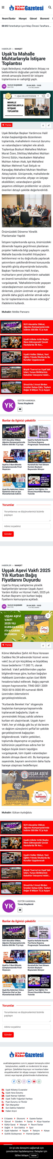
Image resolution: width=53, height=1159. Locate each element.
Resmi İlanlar (8, 18)
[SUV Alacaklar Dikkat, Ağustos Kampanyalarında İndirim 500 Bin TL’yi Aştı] (13, 431)
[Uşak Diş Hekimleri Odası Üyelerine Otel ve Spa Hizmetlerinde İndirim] (13, 480)
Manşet (22, 18)
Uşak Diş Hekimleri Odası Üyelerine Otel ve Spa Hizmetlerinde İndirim (13, 491)
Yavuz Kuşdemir (26, 403)
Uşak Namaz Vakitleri (15, 1096)
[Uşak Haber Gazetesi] (26, 7)
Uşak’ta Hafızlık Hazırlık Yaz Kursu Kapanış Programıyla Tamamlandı (39, 442)
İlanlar (30, 1121)
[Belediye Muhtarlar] (26, 210)
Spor (31, 1127)
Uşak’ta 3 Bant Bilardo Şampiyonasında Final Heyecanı (12, 467)
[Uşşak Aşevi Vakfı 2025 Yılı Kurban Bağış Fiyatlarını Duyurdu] (26, 626)
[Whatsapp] (39, 1081)
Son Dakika (19, 1127)
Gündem (19, 1121)
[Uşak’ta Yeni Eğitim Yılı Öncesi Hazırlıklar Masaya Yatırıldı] (39, 480)
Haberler (6, 49)
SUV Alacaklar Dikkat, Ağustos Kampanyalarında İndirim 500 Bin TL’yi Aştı (13, 442)
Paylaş (8, 125)
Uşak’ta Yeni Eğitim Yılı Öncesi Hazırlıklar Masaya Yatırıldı (39, 491)
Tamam (34, 1156)
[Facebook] (14, 1081)
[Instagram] (24, 1081)
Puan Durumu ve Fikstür (16, 1102)
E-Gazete (8, 1118)
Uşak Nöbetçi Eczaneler (16, 1090)
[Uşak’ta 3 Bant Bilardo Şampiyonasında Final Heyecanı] (13, 455)
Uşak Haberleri (11, 1130)
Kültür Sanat (9, 1124)
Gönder (8, 534)
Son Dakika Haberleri (15, 1108)
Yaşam (25, 1130)
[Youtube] (34, 1081)
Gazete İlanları (35, 1118)
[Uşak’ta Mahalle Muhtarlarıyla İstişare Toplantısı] (26, 106)
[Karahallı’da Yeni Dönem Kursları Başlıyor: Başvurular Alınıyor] (39, 455)
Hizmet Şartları (33, 1134)
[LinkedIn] (29, 1081)
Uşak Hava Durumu (14, 1093)
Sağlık (7, 1127)
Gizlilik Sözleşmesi (13, 1134)
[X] (19, 1081)
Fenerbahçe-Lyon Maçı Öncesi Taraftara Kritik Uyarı (26, 26)
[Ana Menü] (3, 7)
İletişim (36, 1130)
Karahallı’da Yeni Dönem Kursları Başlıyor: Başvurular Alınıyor (38, 467)
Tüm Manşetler (12, 1105)
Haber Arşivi (11, 1111)
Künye (46, 1130)
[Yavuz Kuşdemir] (8, 405)
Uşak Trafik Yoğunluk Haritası (19, 1099)
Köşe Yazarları (43, 1121)
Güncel (33, 18)
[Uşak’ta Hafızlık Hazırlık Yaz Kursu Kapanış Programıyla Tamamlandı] (39, 431)
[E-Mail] (20, 409)
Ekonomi (44, 18)
